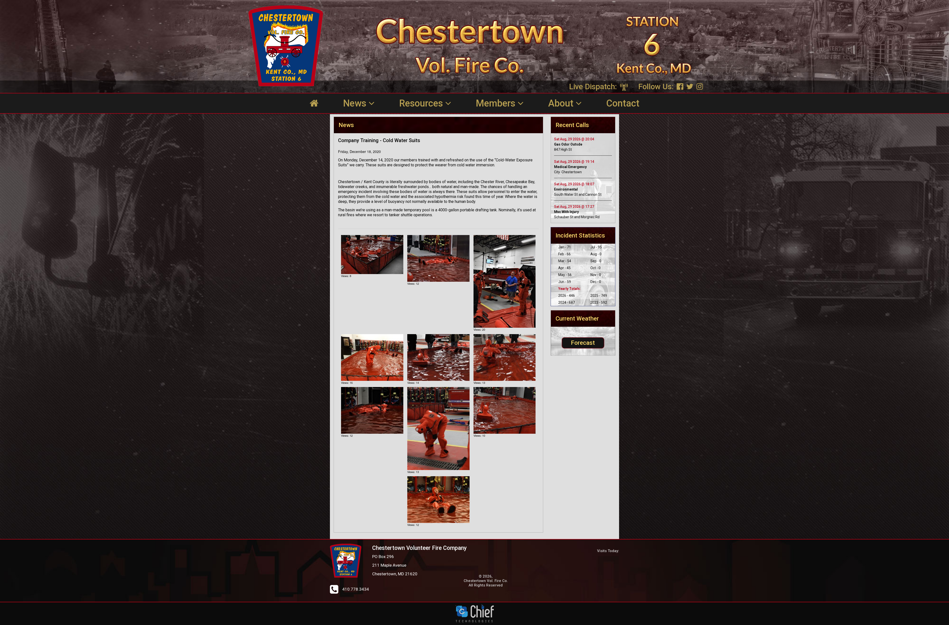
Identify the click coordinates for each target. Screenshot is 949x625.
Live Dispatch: (594, 86)
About (562, 103)
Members (497, 103)
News (355, 103)
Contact (622, 103)
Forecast (583, 342)
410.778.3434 (355, 589)
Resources (422, 103)
